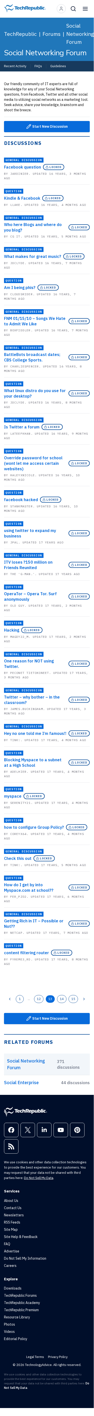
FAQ (7, 1244)
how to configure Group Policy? (34, 827)
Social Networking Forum (80, 33)
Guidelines (58, 66)
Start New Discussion (50, 126)
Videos (9, 1331)
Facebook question (22, 167)
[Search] (73, 8)
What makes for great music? (32, 256)
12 (39, 999)
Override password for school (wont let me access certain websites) (33, 463)
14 (62, 999)
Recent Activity (15, 66)
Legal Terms (35, 1357)
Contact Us (13, 1208)
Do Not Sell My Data (38, 1178)
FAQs (38, 66)
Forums (51, 33)
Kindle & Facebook (22, 198)
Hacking (11, 630)
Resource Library (17, 1317)
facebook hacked (21, 499)
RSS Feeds (12, 1222)
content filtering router (26, 952)
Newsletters (14, 1215)
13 (50, 999)
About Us (11, 1200)
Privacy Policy (58, 1357)
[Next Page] (84, 999)
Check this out (18, 858)
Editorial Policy (15, 1339)
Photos (9, 1324)
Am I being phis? (20, 287)
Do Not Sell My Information (25, 1258)
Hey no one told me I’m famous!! (35, 733)
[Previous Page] (10, 999)
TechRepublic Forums (20, 1295)
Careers (10, 1265)
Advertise (11, 1251)
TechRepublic (20, 33)
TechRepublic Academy (22, 1302)
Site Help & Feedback (21, 1237)
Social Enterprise (21, 1082)
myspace (13, 796)
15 (73, 999)
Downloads (13, 1288)
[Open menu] (85, 8)
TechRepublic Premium (21, 1310)
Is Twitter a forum (22, 426)
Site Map (11, 1229)
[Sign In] (61, 8)
